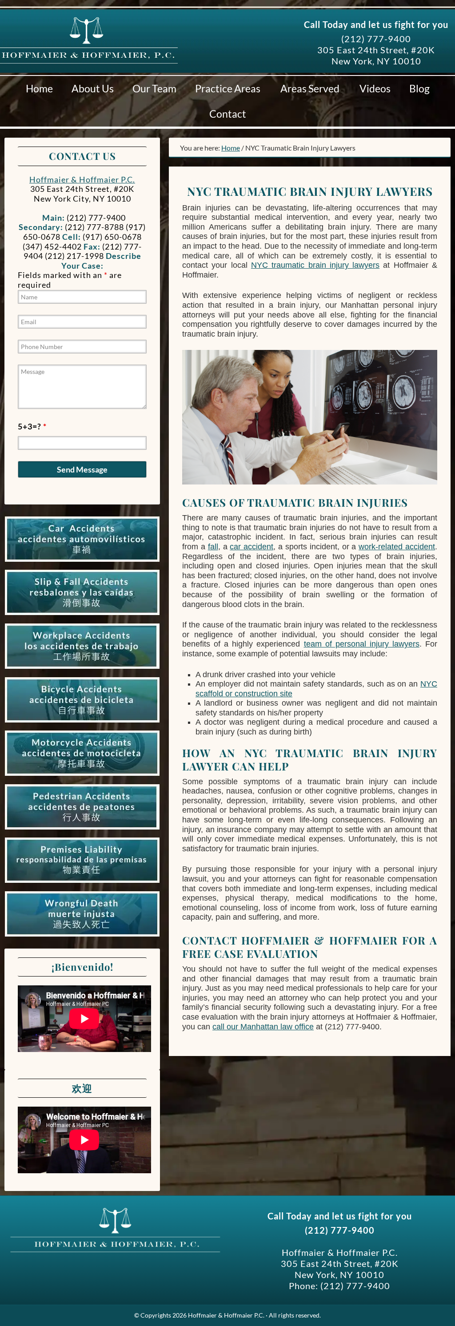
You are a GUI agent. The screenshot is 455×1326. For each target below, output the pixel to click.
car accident (251, 546)
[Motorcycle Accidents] (82, 776)
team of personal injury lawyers (361, 643)
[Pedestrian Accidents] (82, 829)
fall (213, 546)
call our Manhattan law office (263, 1026)
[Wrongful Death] (82, 936)
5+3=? (32, 426)
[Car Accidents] (82, 562)
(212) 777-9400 (376, 38)
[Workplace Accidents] (82, 669)
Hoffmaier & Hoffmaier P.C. (89, 53)
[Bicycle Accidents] (82, 722)
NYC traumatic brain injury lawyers (315, 265)
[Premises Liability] (82, 883)
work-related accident (397, 546)
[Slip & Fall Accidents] (82, 615)
